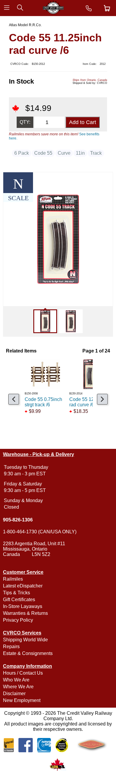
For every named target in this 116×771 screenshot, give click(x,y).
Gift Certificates (19, 599)
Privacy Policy (18, 620)
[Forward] (102, 399)
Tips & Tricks (16, 592)
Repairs (11, 646)
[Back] (13, 399)
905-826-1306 (18, 519)
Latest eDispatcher (23, 585)
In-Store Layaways (22, 606)
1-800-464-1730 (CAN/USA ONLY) (39, 531)
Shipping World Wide (25, 639)
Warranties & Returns (25, 613)
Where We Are (18, 686)
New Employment (21, 700)
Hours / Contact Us (23, 673)
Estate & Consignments (28, 653)
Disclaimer (14, 693)
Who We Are (16, 679)
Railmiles (13, 579)
